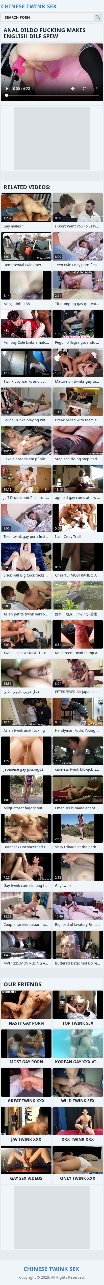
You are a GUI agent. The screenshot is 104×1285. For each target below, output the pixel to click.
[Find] (97, 17)
